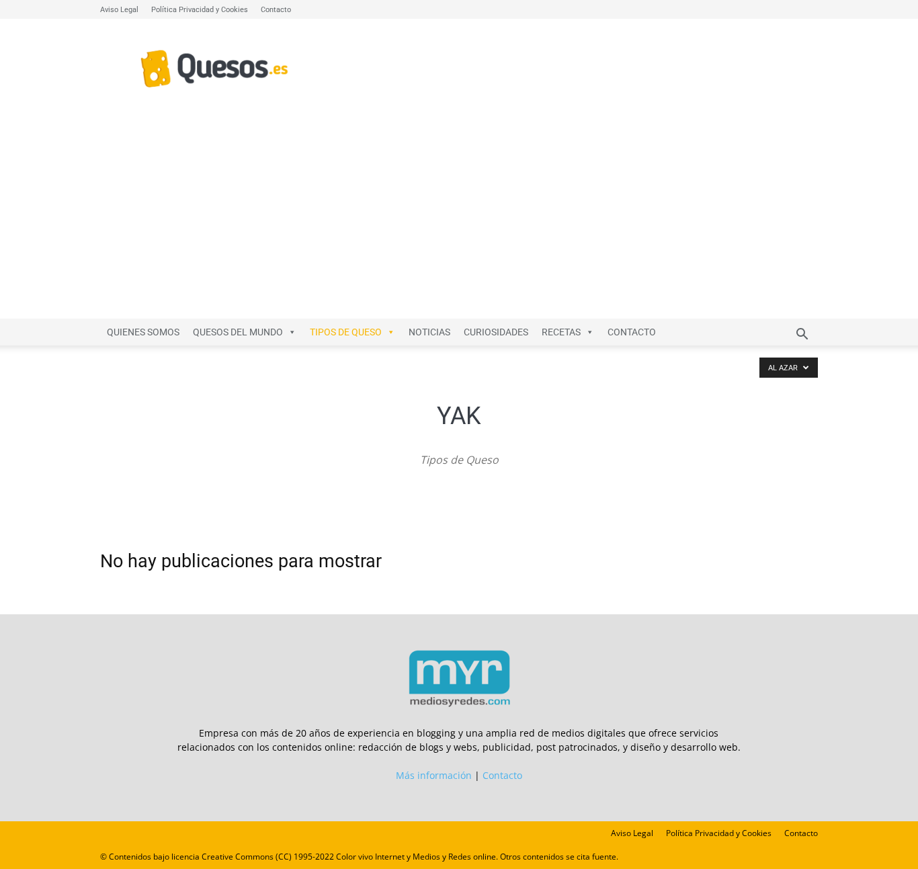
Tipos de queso (346, 332)
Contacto (276, 9)
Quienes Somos (143, 332)
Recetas (561, 332)
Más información (434, 775)
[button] (802, 335)
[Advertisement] (459, 218)
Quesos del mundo (238, 332)
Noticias (429, 332)
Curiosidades (496, 332)
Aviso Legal (119, 9)
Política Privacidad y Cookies (199, 9)
